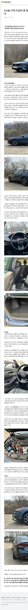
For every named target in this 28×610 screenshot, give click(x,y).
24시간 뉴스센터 (16, 597)
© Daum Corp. (4, 604)
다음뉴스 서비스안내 (6, 597)
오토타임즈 (7, 2)
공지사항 (23, 597)
